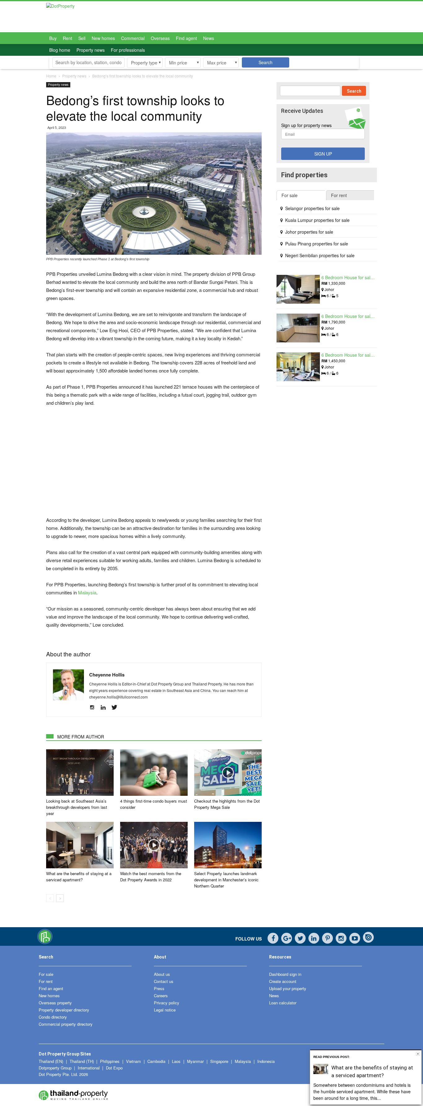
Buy (53, 38)
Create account (282, 981)
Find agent (186, 38)
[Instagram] (94, 707)
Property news (90, 50)
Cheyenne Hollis (106, 674)
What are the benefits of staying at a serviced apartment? (78, 876)
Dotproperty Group (55, 1068)
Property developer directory (64, 1010)
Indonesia (266, 1061)
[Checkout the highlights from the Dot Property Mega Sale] (228, 772)
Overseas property (55, 1003)
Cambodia (157, 1061)
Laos (177, 1061)
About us (162, 974)
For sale (46, 974)
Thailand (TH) (82, 1061)
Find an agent (51, 988)
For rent (46, 981)
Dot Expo (114, 1068)
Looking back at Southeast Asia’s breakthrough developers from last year (76, 807)
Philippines (110, 1061)
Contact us (163, 981)
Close (418, 1054)
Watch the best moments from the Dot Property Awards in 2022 (150, 876)
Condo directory (53, 1017)
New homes (103, 38)
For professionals (128, 50)
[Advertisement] (154, 458)
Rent (67, 38)
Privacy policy (166, 1003)
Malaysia (87, 592)
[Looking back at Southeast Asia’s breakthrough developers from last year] (80, 772)
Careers (161, 995)
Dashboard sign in (285, 974)
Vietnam (134, 1061)
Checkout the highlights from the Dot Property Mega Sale (227, 804)
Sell (81, 38)
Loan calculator (282, 1003)
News (208, 38)
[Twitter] (116, 707)
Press (159, 988)
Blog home (59, 50)
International (89, 1068)
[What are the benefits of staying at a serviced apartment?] (80, 845)
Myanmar (196, 1061)
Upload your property (287, 988)
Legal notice (165, 1010)
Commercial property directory (66, 1024)
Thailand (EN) (51, 1061)
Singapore (219, 1061)
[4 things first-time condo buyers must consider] (154, 772)
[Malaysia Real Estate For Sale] (45, 942)
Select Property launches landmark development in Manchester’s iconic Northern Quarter (226, 879)
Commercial (133, 38)
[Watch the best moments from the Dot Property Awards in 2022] (154, 845)
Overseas (160, 38)
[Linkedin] (105, 707)
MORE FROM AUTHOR (80, 737)
